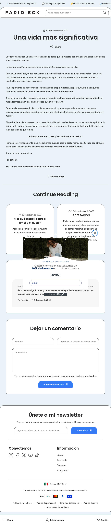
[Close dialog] (95, 233)
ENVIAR (56, 275)
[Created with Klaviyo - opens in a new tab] (55, 294)
